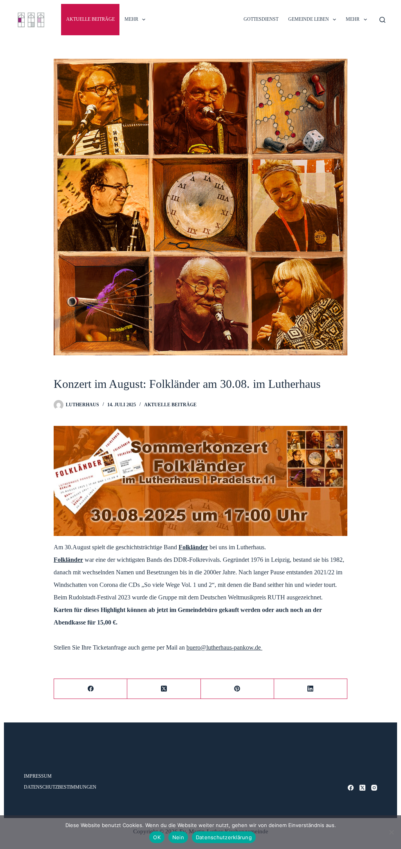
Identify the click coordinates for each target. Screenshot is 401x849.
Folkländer (193, 547)
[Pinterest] (237, 689)
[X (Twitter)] (163, 689)
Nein (178, 837)
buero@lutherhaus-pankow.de (224, 647)
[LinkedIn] (310, 689)
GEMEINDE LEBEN (308, 19)
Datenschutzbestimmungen (60, 787)
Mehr (131, 19)
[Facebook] (90, 689)
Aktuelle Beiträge (90, 19)
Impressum (38, 776)
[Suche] (382, 20)
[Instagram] (374, 788)
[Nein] (391, 832)
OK (157, 837)
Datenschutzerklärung (224, 837)
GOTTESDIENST (261, 19)
